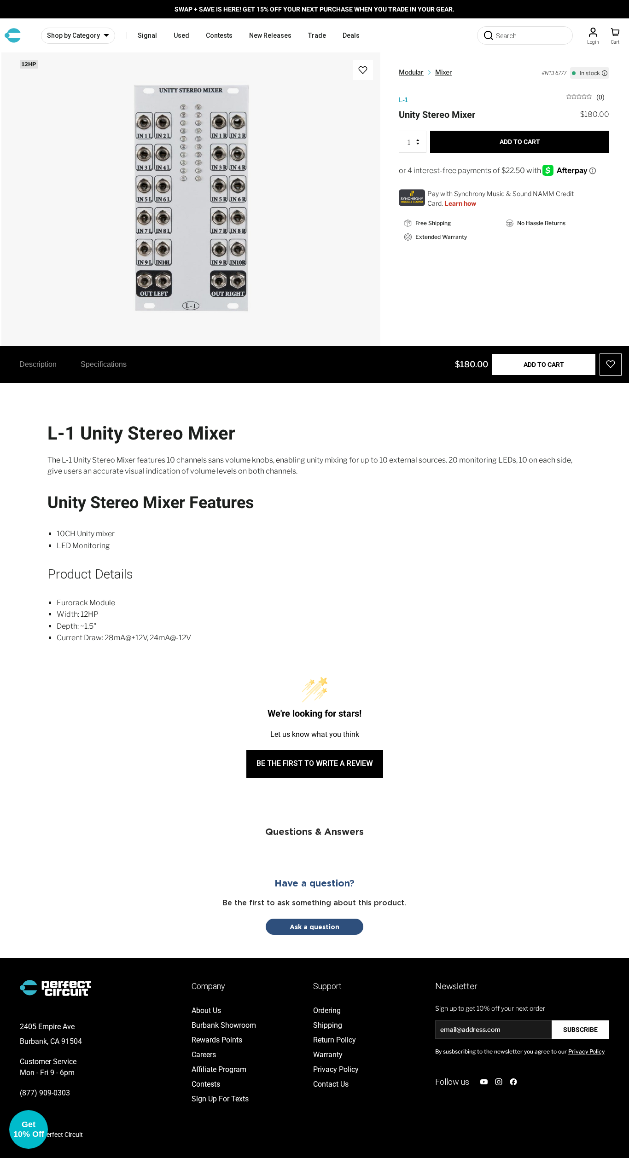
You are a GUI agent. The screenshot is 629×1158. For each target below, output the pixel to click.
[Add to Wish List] (363, 70)
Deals (351, 35)
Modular (411, 72)
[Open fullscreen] (18, 69)
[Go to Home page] (13, 35)
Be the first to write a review (314, 763)
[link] (585, 96)
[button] (28, 1129)
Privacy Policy (586, 1051)
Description (38, 364)
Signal (147, 35)
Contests (219, 35)
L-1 (403, 100)
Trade (317, 35)
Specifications (104, 364)
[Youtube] (484, 1081)
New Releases (270, 35)
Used (181, 35)
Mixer (443, 72)
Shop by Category (73, 35)
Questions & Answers (314, 831)
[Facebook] (513, 1081)
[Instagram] (498, 1081)
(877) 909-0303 (45, 1093)
